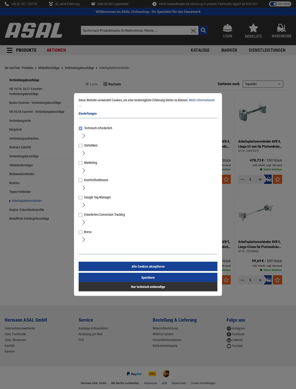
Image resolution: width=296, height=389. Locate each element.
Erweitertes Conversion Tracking (104, 214)
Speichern (148, 277)
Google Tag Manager (97, 197)
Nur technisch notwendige (148, 287)
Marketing (90, 163)
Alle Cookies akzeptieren (148, 266)
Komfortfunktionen (96, 180)
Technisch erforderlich (98, 128)
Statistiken (91, 145)
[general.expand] (84, 135)
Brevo (88, 232)
